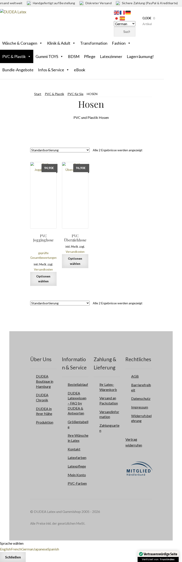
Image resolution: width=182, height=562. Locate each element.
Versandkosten (43, 269)
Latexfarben (77, 457)
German (27, 549)
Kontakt (74, 449)
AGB (135, 376)
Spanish (53, 549)
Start (37, 94)
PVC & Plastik (14, 56)
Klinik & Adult (58, 43)
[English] (117, 12)
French (16, 549)
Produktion (44, 422)
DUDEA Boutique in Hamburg (44, 381)
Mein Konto (77, 475)
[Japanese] (117, 18)
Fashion (119, 43)
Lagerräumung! (140, 56)
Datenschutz (140, 398)
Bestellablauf (78, 384)
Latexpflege (77, 466)
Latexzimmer (111, 56)
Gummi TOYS (47, 56)
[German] (128, 12)
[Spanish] (122, 18)
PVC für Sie (75, 94)
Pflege (89, 56)
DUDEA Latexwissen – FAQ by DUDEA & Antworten (77, 403)
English (5, 549)
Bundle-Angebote (18, 69)
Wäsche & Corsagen (19, 43)
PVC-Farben (77, 483)
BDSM (73, 56)
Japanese (40, 549)
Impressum (139, 407)
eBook (79, 69)
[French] (122, 12)
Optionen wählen (43, 278)
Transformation (93, 43)
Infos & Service (51, 69)
